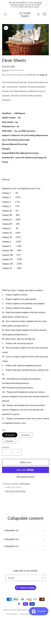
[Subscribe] (42, 578)
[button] (5, 14)
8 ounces (25, 435)
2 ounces (9, 441)
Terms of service (26, 614)
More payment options (25, 476)
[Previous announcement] (5, 4)
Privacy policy (12, 614)
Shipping (5, 70)
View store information (15, 491)
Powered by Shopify (29, 610)
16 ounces (10, 435)
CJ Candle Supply (15, 610)
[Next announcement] (46, 4)
